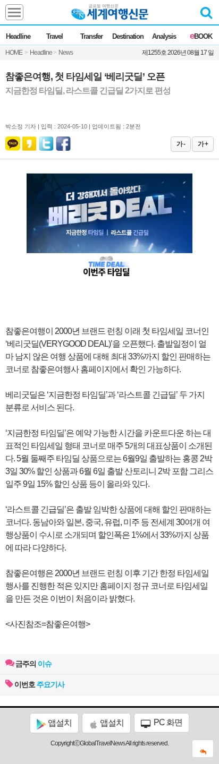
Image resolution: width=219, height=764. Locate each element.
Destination (128, 36)
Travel (54, 36)
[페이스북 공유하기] (63, 141)
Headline (18, 36)
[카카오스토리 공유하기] (29, 141)
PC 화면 (167, 722)
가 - (180, 144)
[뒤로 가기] (203, 749)
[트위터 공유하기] (46, 141)
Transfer (91, 36)
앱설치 (59, 722)
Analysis (164, 36)
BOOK (201, 36)
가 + (203, 144)
